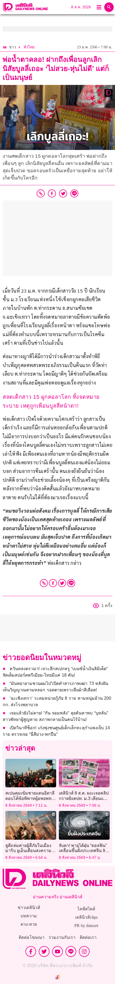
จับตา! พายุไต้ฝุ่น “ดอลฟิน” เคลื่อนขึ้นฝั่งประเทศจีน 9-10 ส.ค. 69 (83, 850)
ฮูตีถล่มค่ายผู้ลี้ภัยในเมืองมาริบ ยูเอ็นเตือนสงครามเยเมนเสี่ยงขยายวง (28, 850)
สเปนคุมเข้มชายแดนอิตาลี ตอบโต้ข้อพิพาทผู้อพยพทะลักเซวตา (30, 798)
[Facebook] (53, 583)
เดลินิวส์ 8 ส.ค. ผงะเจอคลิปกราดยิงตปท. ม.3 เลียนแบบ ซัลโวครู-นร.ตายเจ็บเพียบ (84, 798)
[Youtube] (57, 951)
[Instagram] (84, 951)
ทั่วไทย (29, 47)
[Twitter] (62, 583)
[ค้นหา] (109, 7)
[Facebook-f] (30, 951)
